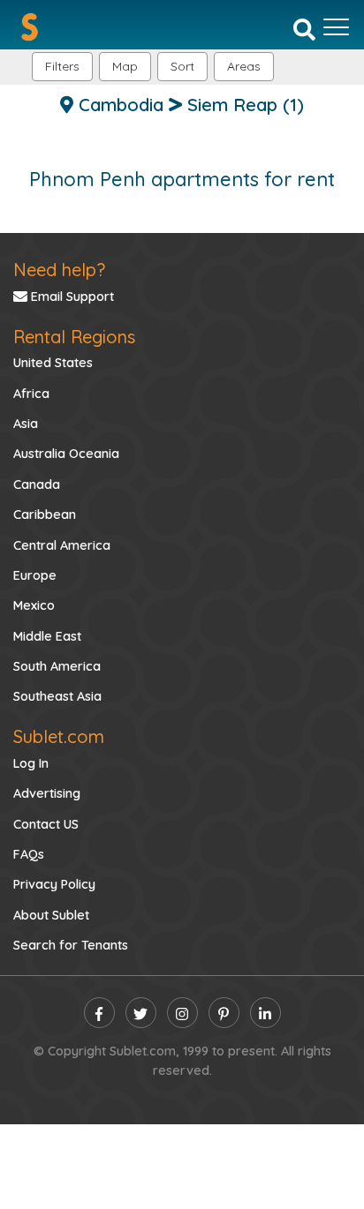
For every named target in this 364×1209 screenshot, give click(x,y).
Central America (61, 545)
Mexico (34, 605)
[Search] (304, 28)
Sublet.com (58, 736)
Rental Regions (74, 337)
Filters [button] (62, 66)
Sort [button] (182, 66)
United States (53, 363)
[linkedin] (265, 1012)
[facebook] (99, 1012)
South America (57, 666)
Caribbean (44, 514)
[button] (244, 66)
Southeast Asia (57, 696)
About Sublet (51, 915)
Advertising (46, 793)
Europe (35, 575)
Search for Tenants (70, 945)
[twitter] (140, 1012)
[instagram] (182, 1012)
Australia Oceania (66, 454)
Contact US (46, 824)
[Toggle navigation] (336, 27)
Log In (31, 763)
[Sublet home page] (29, 27)
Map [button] (125, 66)
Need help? (59, 270)
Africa (31, 394)
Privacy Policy (54, 884)
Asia (25, 424)
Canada (36, 484)
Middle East (47, 636)
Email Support (70, 296)
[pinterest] (224, 1012)
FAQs (28, 854)
